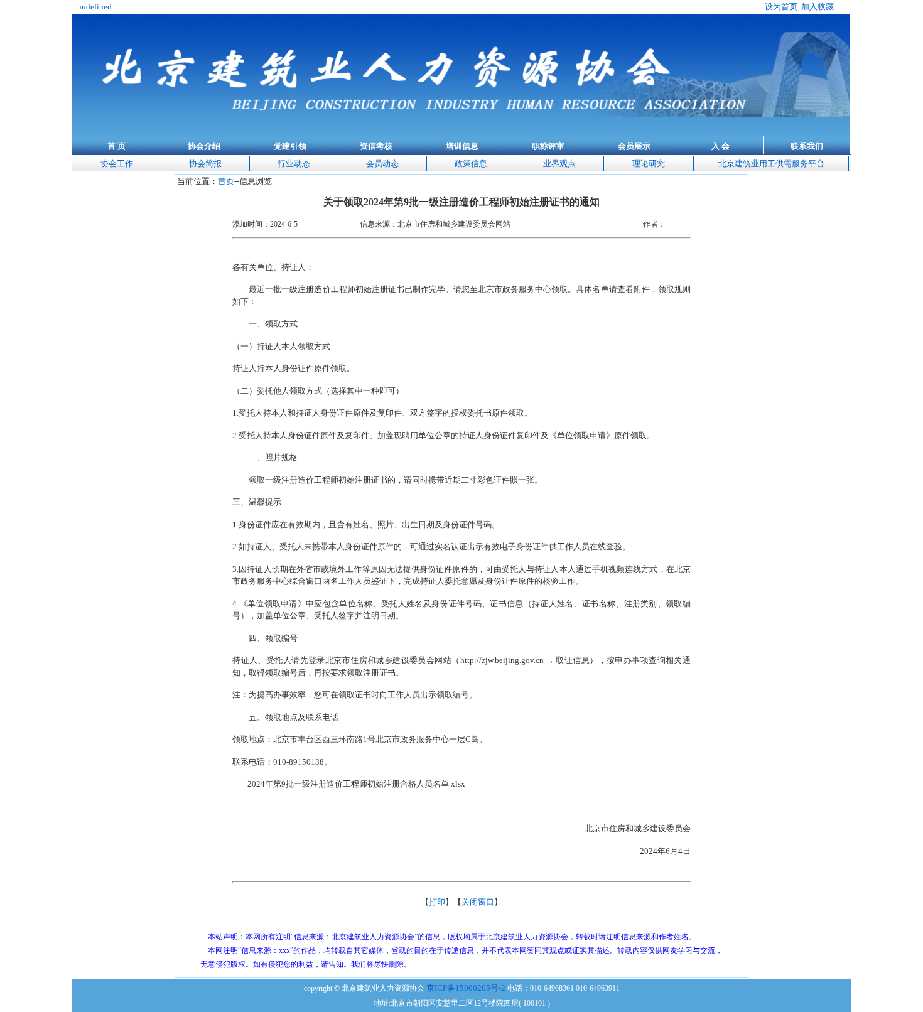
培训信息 (462, 146)
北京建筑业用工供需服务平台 (771, 163)
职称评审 (548, 146)
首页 (226, 181)
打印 (437, 902)
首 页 (116, 146)
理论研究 (648, 163)
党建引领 (290, 146)
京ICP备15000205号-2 (465, 988)
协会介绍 (204, 146)
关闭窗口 (478, 902)
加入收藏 (817, 6)
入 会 (720, 146)
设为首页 (781, 6)
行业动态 (294, 163)
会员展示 (634, 146)
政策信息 (471, 163)
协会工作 (116, 163)
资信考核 (376, 146)
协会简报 (205, 163)
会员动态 (382, 163)
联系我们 (807, 146)
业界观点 (559, 163)
